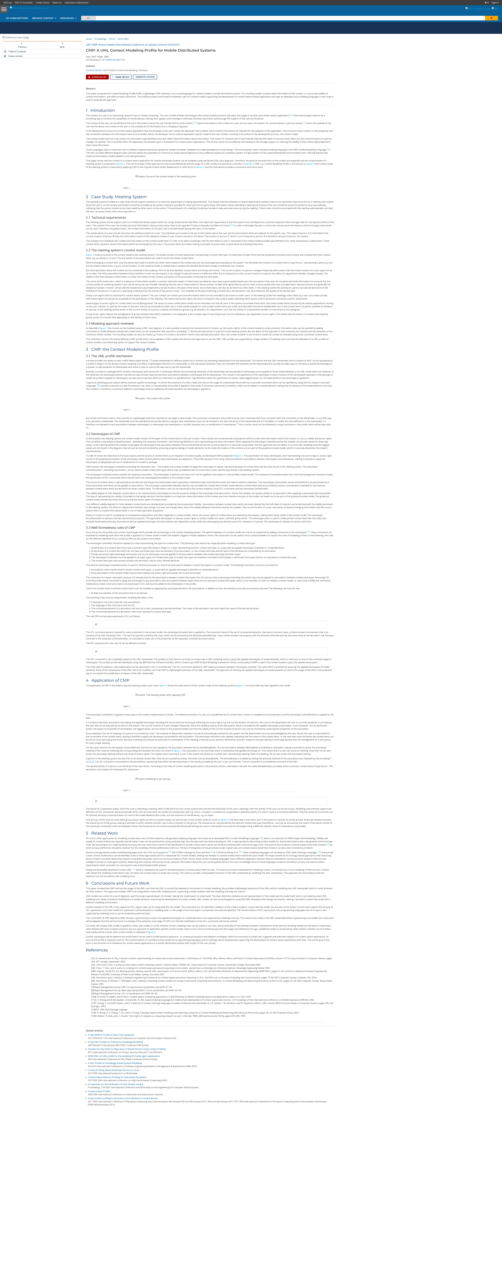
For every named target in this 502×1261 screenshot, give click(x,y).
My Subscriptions (17, 18)
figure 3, (178, 750)
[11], (133, 869)
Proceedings (100, 38)
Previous (22, 46)
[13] (319, 852)
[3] (212, 852)
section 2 (120, 163)
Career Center (42, 2)
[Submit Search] (491, 18)
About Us (57, 2)
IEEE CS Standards (24, 2)
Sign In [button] (495, 2)
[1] (304, 122)
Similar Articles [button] (15, 56)
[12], (170, 852)
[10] (194, 122)
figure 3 (92, 761)
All (88, 18)
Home (89, 38)
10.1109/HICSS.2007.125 (113, 59)
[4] (308, 532)
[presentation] (309, 233)
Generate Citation (145, 77)
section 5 (200, 167)
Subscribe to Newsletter (77, 2)
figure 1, (241, 685)
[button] (486, 2)
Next (62, 46)
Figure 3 (163, 685)
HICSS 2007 (123, 38)
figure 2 (239, 455)
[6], (328, 844)
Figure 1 (90, 254)
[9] (98, 385)
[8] (150, 360)
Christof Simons (94, 70)
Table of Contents (17, 51)
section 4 (310, 163)
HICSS (112, 38)
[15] (231, 225)
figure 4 (225, 819)
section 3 (250, 163)
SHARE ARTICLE (122, 77)
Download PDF (98, 77)
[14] (240, 852)
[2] (291, 115)
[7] (328, 149)
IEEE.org (8, 2)
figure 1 (103, 328)
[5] (261, 838)
